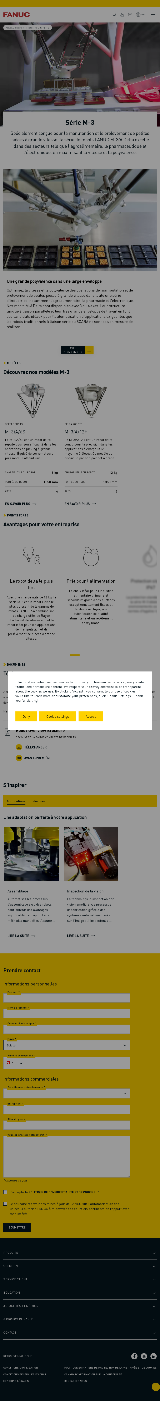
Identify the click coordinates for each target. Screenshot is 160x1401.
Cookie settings (57, 716)
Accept (91, 716)
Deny (26, 716)
